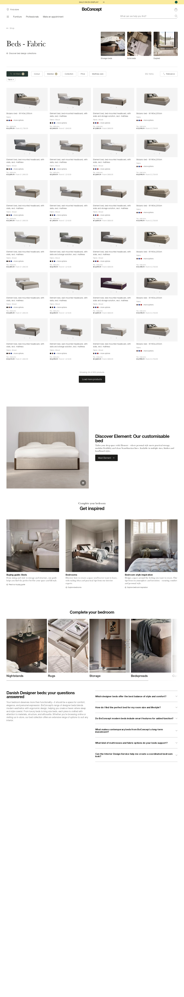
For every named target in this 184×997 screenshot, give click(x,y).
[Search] (176, 16)
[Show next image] (29, 107)
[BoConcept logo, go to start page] (92, 9)
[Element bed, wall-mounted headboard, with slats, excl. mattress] (70, 145)
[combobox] (149, 16)
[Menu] (8, 17)
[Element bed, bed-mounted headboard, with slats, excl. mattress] (70, 99)
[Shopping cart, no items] (176, 9)
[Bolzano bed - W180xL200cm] (157, 99)
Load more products (92, 379)
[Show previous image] (24, 107)
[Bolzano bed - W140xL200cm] (27, 99)
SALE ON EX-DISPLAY (88, 2)
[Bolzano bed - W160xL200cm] (157, 237)
